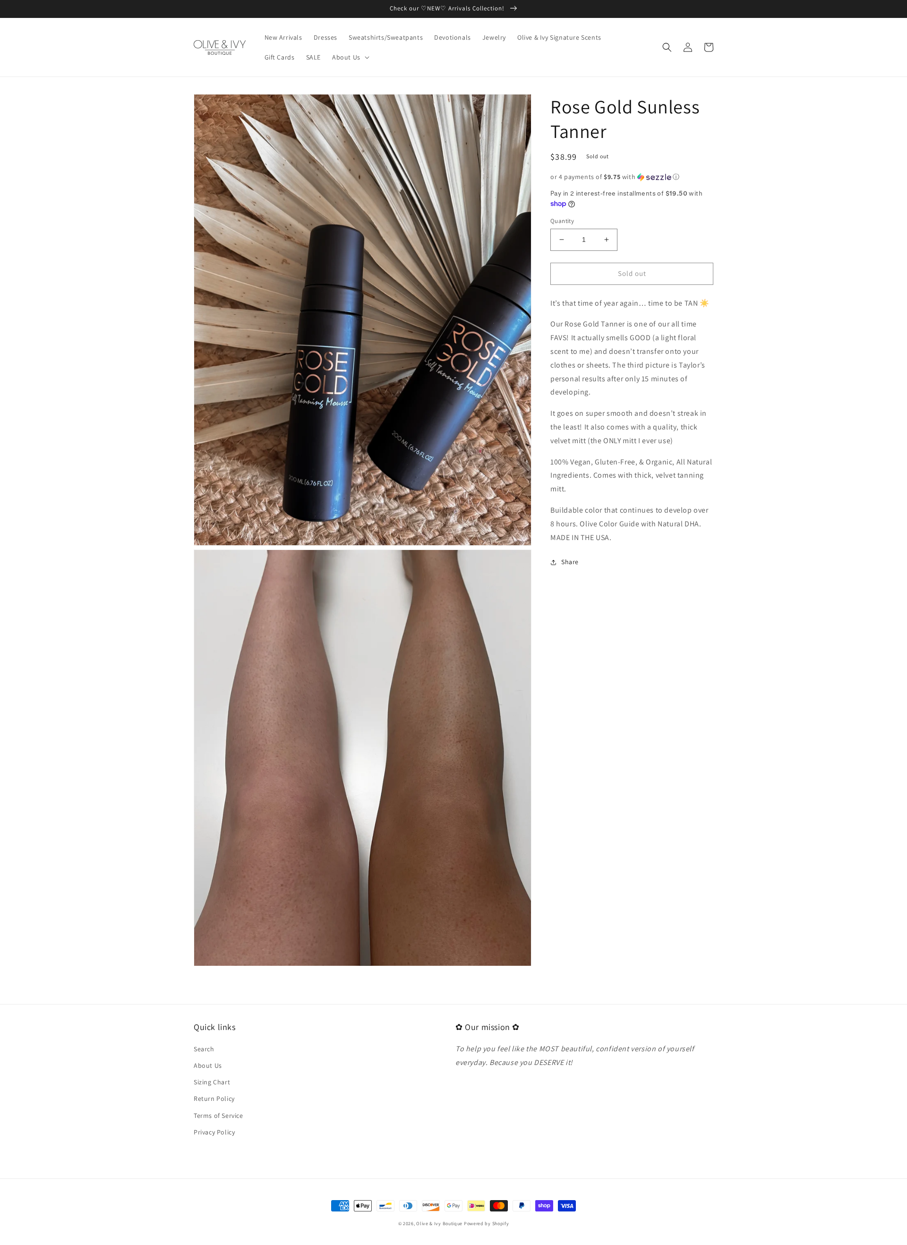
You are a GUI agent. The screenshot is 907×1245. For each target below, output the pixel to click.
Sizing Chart (212, 1082)
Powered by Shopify (486, 1223)
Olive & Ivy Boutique (439, 1223)
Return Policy (214, 1098)
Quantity (562, 221)
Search (204, 1049)
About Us (208, 1065)
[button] (349, 57)
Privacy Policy (214, 1132)
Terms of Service (218, 1115)
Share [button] (570, 562)
